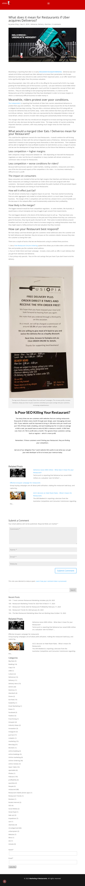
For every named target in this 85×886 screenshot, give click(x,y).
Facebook (11, 712)
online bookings (13, 754)
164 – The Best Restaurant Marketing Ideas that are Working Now (31, 613)
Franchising (12, 719)
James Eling (15, 24)
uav (9, 822)
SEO (9, 805)
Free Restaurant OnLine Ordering (26, 246)
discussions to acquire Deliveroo (50, 72)
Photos (10, 773)
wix (9, 841)
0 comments (56, 24)
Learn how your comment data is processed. (51, 581)
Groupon (11, 722)
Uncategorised (13, 828)
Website (11, 834)
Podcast (11, 777)
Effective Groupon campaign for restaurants (25, 483)
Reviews (11, 799)
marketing (12, 741)
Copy (10, 667)
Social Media (12, 809)
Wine (10, 838)
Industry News (13, 725)
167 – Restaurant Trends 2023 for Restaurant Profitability (28, 607)
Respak (10, 786)
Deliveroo (34, 24)
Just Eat (11, 735)
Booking (11, 664)
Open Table (12, 767)
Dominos (11, 690)
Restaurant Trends (14, 796)
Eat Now (11, 700)
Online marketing (14, 757)
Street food (12, 812)
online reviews (13, 764)
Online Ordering (14, 761)
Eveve (10, 709)
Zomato (11, 844)
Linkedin (11, 738)
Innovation (12, 728)
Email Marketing (14, 706)
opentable (12, 770)
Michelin (11, 748)
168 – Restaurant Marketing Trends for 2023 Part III (26, 604)
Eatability (11, 703)
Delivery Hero (13, 684)
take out (11, 815)
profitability (12, 780)
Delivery (41, 24)
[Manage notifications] (4, 881)
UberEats (47, 24)
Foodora (11, 716)
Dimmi (10, 687)
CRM (10, 671)
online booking (13, 751)
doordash (11, 693)
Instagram (12, 732)
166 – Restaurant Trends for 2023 (20, 610)
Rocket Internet (13, 802)
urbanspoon (12, 831)
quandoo (11, 783)
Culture (11, 674)
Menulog (11, 744)
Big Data (11, 661)
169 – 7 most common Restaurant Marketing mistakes (27, 600)
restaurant (12, 789)
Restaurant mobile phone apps (19, 793)
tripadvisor (12, 818)
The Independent (14, 103)
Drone (10, 696)
